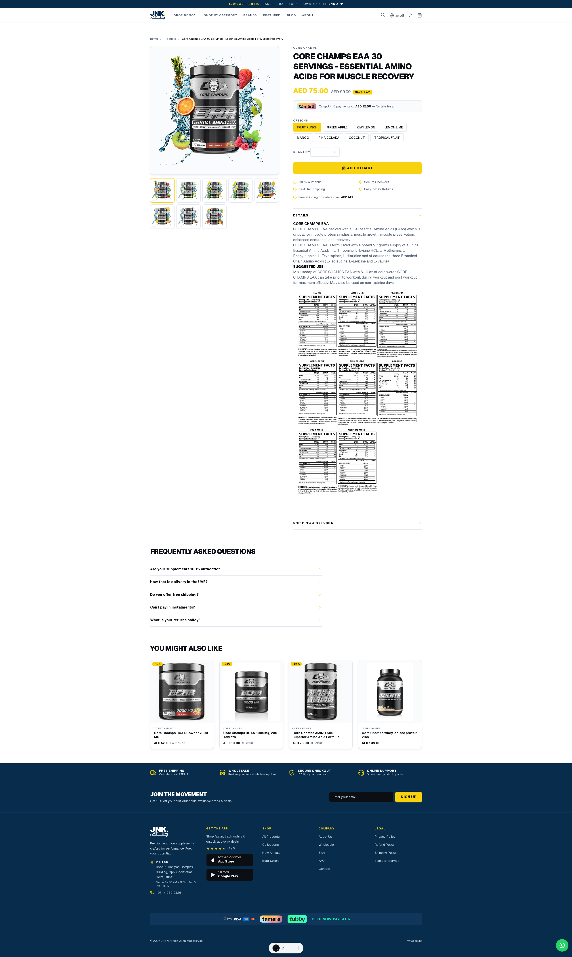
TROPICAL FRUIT (387, 138)
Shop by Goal (186, 15)
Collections (270, 845)
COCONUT (357, 138)
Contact (324, 869)
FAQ (322, 861)
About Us (325, 837)
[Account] (410, 15)
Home (154, 39)
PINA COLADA (328, 138)
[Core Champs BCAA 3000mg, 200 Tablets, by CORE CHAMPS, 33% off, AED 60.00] (251, 704)
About (308, 15)
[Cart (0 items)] (419, 15)
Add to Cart (360, 168)
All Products (271, 837)
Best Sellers (271, 861)
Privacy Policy (385, 837)
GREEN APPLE (337, 127)
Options (300, 120)
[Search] (383, 15)
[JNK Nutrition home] (157, 15)
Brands (250, 15)
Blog (291, 15)
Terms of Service (387, 861)
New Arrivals (271, 853)
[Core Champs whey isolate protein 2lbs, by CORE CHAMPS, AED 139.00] (390, 704)
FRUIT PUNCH (307, 127)
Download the (322, 4)
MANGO (303, 138)
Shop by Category (220, 15)
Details (301, 215)
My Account (414, 941)
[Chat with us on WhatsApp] (562, 945)
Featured (271, 15)
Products (170, 39)
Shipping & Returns (313, 523)
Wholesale (326, 845)
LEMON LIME (394, 127)
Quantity (301, 152)
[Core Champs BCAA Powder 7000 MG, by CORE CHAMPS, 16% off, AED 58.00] (182, 704)
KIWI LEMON (366, 127)
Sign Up (408, 797)
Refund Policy (385, 845)
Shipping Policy (386, 853)
